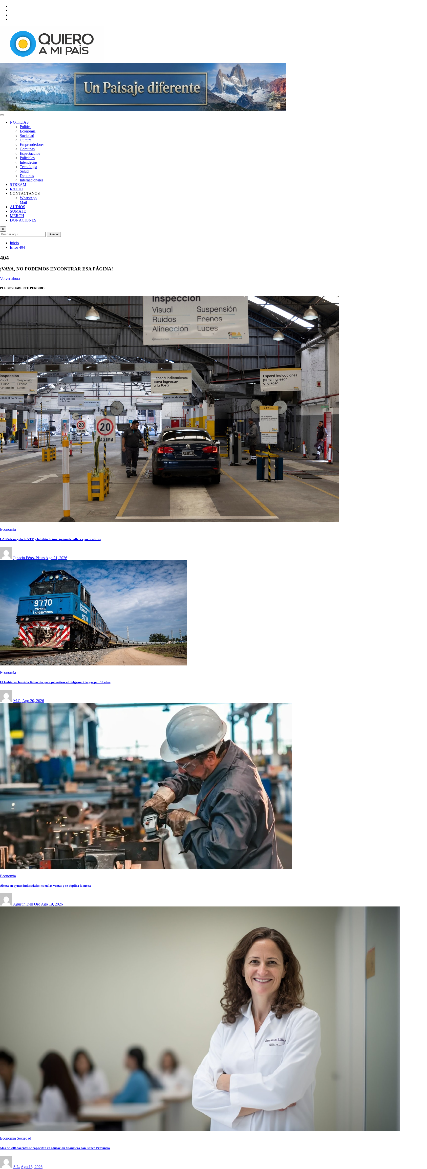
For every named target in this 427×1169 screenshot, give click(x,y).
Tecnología (28, 167)
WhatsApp (28, 198)
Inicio (14, 243)
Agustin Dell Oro (26, 904)
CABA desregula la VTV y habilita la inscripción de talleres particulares (50, 539)
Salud (24, 171)
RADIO (16, 189)
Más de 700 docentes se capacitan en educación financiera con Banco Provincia (55, 1148)
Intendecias (28, 162)
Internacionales (31, 180)
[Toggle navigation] (2, 115)
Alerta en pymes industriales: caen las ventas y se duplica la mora (45, 885)
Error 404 (17, 247)
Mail (23, 202)
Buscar (54, 234)
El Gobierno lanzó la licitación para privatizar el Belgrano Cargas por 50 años (55, 682)
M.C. (17, 701)
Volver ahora (10, 278)
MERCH (17, 216)
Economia (28, 131)
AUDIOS (17, 207)
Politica (25, 127)
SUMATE (18, 211)
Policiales (27, 158)
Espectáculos (30, 153)
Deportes (27, 176)
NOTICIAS (19, 122)
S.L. (16, 1167)
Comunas (27, 149)
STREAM (18, 184)
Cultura (25, 140)
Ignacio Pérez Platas (29, 558)
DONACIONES (23, 220)
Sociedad (27, 135)
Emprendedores (32, 144)
